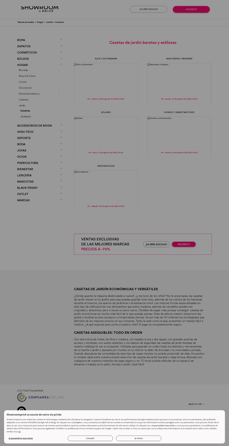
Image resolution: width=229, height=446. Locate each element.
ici (19, 431)
